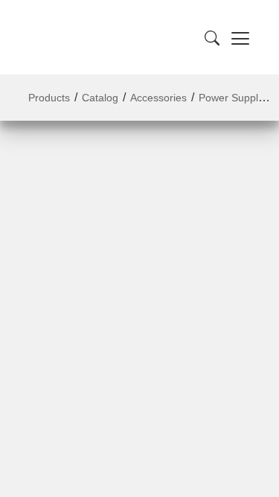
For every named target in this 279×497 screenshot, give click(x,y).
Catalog (100, 98)
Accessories (158, 98)
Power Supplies (235, 98)
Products (49, 98)
